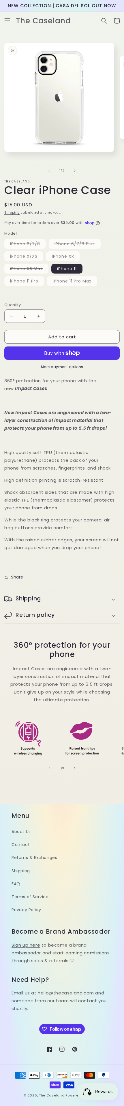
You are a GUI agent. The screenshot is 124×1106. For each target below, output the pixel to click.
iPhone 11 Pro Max (75, 282)
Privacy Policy (26, 910)
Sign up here (26, 945)
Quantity (12, 305)
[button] (7, 20)
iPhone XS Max (29, 269)
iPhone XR (66, 257)
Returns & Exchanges (34, 857)
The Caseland (51, 1095)
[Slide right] (74, 170)
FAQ (16, 884)
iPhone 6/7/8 (28, 245)
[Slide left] (49, 170)
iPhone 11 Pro (27, 282)
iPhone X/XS (26, 257)
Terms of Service (30, 897)
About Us (21, 831)
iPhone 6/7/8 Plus (78, 245)
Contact (21, 844)
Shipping (12, 212)
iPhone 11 (67, 269)
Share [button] (17, 577)
